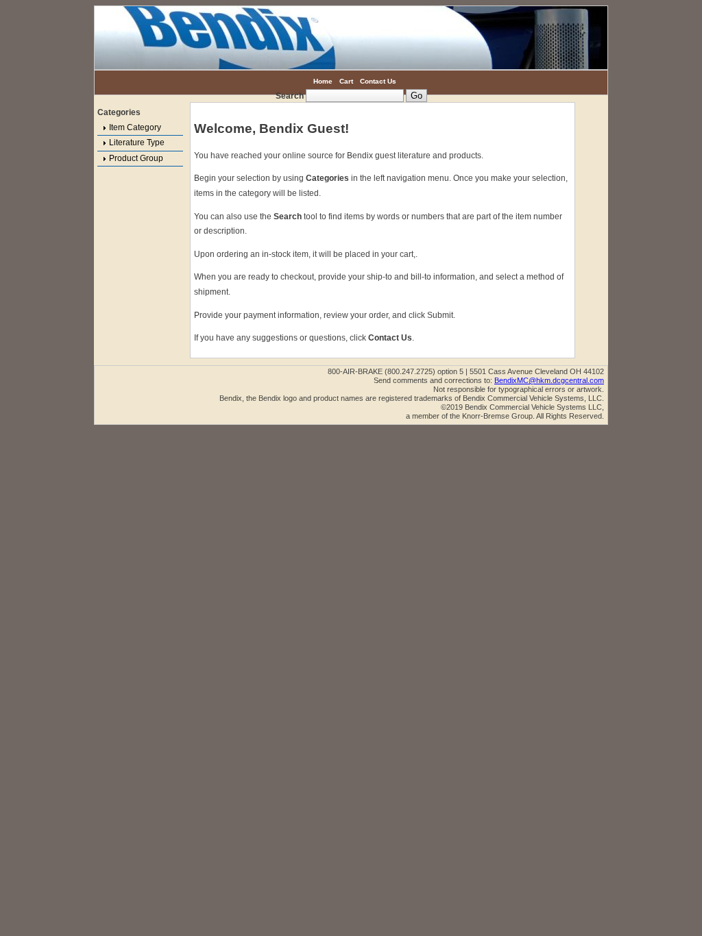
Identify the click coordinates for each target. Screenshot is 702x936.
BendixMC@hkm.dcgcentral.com (549, 380)
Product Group (136, 158)
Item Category (135, 127)
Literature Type (137, 142)
